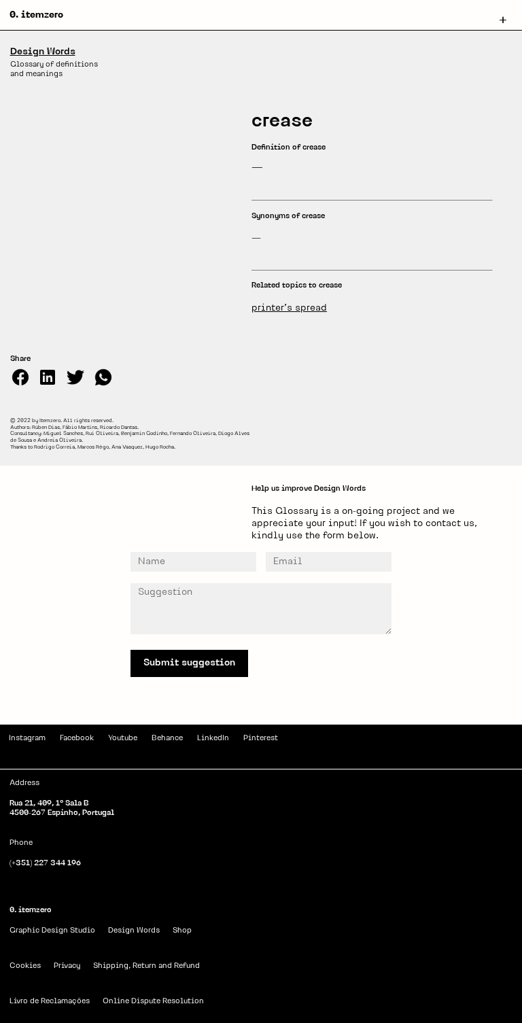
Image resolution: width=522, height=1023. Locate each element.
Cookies (25, 966)
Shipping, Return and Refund (146, 966)
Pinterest (260, 738)
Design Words (42, 52)
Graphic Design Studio (52, 931)
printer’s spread (289, 308)
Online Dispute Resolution (153, 1001)
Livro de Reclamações (50, 1001)
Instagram (27, 738)
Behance (167, 738)
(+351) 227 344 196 (45, 863)
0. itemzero (36, 15)
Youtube (122, 738)
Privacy (67, 966)
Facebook (77, 738)
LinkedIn (213, 738)
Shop (182, 931)
